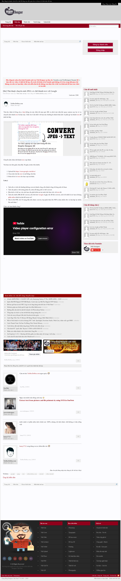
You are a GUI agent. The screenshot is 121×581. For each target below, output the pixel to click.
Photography (72, 570)
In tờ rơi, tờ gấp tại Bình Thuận (98, 111)
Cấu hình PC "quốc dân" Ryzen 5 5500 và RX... (103, 188)
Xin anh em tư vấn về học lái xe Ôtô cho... (101, 182)
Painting (71, 547)
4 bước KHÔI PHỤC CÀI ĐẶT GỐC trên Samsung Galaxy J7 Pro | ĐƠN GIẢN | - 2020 (34, 299)
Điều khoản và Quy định (101, 578)
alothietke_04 (93, 132)
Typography (72, 532)
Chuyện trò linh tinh (102, 528)
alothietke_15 (93, 100)
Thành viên (27, 22)
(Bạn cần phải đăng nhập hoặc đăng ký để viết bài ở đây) (65, 470)
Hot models (99, 556)
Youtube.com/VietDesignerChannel (65, 80)
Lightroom (72, 551)
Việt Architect (44, 542)
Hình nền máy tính (101, 551)
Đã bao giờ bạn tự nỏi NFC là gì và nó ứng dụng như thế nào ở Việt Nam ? (30, 304)
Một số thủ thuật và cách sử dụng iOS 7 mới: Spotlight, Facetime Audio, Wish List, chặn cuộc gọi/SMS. (40, 320)
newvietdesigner (9, 412)
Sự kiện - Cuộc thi (101, 565)
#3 (78, 412)
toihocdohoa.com (32, 474)
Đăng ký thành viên (100, 45)
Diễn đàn (17, 22)
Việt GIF (43, 570)
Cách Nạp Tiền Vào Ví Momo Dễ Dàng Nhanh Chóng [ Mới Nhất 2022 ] (30, 318)
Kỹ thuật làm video (74, 556)
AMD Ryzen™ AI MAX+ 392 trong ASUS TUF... (103, 156)
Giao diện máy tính (7, 575)
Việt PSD (43, 561)
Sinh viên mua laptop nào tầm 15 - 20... (101, 162)
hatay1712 (7, 437)
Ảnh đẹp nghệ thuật (101, 561)
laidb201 (21, 366)
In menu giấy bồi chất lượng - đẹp (99, 98)
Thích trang (49, 351)
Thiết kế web (72, 565)
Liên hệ (94, 575)
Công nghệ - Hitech (101, 542)
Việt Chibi (44, 537)
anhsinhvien (93, 183)
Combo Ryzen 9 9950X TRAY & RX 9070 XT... (103, 137)
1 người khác (29, 366)
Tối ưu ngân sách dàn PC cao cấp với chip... (102, 150)
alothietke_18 (93, 119)
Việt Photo (44, 556)
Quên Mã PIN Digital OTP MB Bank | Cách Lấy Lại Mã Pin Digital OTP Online (32, 302)
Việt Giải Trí (44, 565)
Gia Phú (6, 388)
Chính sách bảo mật (114, 578)
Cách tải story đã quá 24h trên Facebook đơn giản (23, 315)
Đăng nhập (100, 50)
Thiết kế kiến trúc (73, 561)
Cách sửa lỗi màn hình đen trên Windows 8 (20, 336)
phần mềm (11, 197)
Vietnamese (16, 575)
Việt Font (43, 528)
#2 (78, 388)
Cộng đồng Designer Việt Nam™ (15, 578)
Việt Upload (44, 551)
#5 (78, 460)
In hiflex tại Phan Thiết (96, 130)
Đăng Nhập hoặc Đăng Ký (109, 4)
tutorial (41, 474)
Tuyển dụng (36, 22)
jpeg (18, 474)
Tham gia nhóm (34, 354)
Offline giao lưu (100, 570)
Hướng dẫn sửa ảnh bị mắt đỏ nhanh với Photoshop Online (26, 310)
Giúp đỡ (99, 575)
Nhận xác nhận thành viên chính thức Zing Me (22, 331)
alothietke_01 (93, 113)
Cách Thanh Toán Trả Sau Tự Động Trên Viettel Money (25, 323)
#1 (78, 361)
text (16, 115)
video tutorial (49, 474)
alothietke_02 (93, 177)
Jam (24, 112)
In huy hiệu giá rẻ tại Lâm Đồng (99, 124)
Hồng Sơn (15, 366)
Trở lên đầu (113, 575)
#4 (78, 436)
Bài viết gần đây (20, 25)
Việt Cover (44, 532)
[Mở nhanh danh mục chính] (80, 41)
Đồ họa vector (73, 537)
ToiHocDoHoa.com (41, 93)
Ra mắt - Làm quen (101, 547)
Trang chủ (8, 22)
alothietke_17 (93, 145)
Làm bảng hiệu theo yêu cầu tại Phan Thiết (101, 118)
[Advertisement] (60, 33)
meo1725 (92, 94)
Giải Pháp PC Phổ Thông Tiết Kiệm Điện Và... (102, 92)
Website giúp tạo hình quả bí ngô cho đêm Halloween (24, 307)
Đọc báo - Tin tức (101, 532)
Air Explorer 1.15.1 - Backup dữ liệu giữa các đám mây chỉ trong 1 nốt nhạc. (31, 334)
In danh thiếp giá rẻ (95, 175)
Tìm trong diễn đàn (8, 25)
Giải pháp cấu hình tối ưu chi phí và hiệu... (101, 169)
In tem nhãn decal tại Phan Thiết (99, 143)
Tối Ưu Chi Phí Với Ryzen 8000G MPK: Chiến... (103, 105)
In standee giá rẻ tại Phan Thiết (98, 194)
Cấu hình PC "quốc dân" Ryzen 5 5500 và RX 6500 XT (24, 328)
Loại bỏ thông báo (79, 80)
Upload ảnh (47, 22)
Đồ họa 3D (72, 542)
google (13, 474)
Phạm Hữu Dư (8, 366)
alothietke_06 (93, 126)
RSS (118, 575)
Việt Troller (44, 547)
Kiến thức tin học (22, 93)
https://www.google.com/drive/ (26, 171)
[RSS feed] (25, 560)
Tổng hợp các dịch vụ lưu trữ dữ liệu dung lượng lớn (24, 312)
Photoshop (72, 528)
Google (41, 195)
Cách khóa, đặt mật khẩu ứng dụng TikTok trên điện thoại (25, 326)
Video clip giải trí (101, 537)
